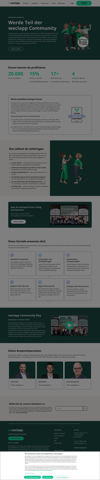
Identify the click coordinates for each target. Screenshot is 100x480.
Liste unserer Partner (29, 473)
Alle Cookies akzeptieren (32, 477)
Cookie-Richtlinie (35, 470)
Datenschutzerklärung (46, 470)
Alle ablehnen (47, 477)
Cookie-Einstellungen (62, 477)
